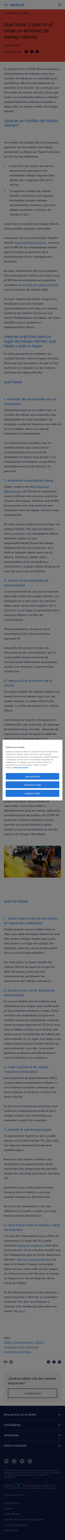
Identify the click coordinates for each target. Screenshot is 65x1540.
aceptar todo (32, 793)
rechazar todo (32, 784)
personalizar (32, 776)
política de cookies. (21, 767)
